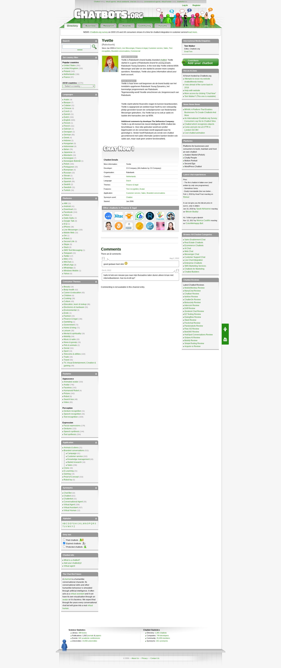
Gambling (68, 322)
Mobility (67, 336)
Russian (67, 173)
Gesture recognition (72, 411)
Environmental (70, 310)
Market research (74, 462)
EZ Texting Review (192, 314)
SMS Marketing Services (195, 266)
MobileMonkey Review (194, 288)
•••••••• (79, 49)
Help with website (192, 90)
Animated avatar (71, 382)
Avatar (142, 189)
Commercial (135, 51)
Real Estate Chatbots (193, 242)
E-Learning (69, 471)
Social (66, 348)
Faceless (68, 387)
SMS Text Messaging (73, 250)
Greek (66, 137)
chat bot (133, 1)
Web (66, 259)
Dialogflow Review (192, 317)
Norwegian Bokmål (72, 161)
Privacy (145, 658)
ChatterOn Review (192, 299)
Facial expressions (72, 425)
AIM (65, 203)
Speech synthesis (71, 431)
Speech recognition (72, 414)
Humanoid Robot (71, 390)
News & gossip (70, 342)
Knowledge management (78, 459)
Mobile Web (69, 232)
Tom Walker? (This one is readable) (200, 96)
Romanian (68, 170)
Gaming (67, 474)
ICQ (65, 224)
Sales (166, 48)
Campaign (72, 453)
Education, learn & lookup (75, 304)
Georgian (68, 132)
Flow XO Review (191, 329)
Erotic (66, 313)
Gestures (68, 428)
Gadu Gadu (69, 218)
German (67, 135)
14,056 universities (89, 641)
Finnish (67, 123)
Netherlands (131, 176)
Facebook (68, 212)
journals (90, 635)
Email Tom (188, 51)
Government (69, 325)
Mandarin (68, 155)
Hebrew (67, 140)
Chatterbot (68, 499)
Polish (66, 164)
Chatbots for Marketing (194, 269)
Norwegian (69, 158)
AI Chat (187, 248)
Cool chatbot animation (194, 133)
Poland (67, 71)
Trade (66, 357)
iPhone (67, 227)
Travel (66, 360)
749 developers (163, 635)
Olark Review (190, 320)
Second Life (69, 241)
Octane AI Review (192, 337)
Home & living (70, 328)
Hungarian (68, 143)
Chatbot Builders (191, 272)
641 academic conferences (89, 638)
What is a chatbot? (72, 560)
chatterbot (181, 1)
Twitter (66, 256)
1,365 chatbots (161, 633)
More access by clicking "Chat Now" (200, 93)
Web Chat (188, 251)
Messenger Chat (191, 254)
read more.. (193, 32)
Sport (66, 351)
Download (68, 209)
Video (66, 402)
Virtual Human (70, 510)
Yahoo (66, 273)
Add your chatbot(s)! (72, 563)
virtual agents (111, 1)
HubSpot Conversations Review (198, 335)
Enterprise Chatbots (193, 263)
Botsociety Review (192, 302)
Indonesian (69, 146)
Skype (66, 244)
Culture (67, 301)
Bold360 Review (191, 332)
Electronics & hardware (74, 307)
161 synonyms (162, 641)
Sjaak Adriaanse (203, 209)
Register (197, 5)
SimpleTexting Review (194, 343)
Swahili (67, 184)
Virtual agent (69, 566)
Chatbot (97, 1)
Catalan (67, 105)
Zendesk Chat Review (194, 311)
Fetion (66, 215)
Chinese (67, 108)
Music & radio (70, 339)
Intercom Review (191, 305)
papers (98, 635)
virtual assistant (77, 594)
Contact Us (154, 658)
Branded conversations (120, 51)
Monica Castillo (203, 220)
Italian (66, 149)
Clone (66, 468)
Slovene (67, 178)
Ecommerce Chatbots (193, 245)
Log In (185, 5)
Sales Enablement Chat (194, 239)
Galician (67, 129)
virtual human (166, 1)
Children (67, 295)
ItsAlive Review (191, 296)
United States (70, 65)
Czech (66, 111)
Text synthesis (70, 434)
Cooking (67, 298)
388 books (83, 633)
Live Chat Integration (193, 260)
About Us (135, 658)
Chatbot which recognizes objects (199, 124)
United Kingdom (71, 68)
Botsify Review (190, 340)
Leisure (67, 330)
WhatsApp (68, 268)
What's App (69, 265)
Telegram (68, 253)
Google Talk (69, 221)
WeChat (67, 262)
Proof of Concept (71, 477)
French (67, 126)
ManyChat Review (192, 291)
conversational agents (152, 1)
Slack (66, 247)
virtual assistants (123, 1)
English (67, 120)
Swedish (67, 187)
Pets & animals (70, 345)
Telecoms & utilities (72, 354)
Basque (67, 102)
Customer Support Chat (194, 257)
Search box (69, 399)
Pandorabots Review (193, 326)
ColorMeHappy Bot (194, 223)
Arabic (66, 99)
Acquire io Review (192, 346)
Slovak (67, 175)
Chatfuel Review (191, 294)
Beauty (67, 287)
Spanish (67, 181)
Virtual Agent (69, 504)
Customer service (155, 48)
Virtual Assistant (71, 507)
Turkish (67, 190)
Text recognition (132, 189)
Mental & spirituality (72, 333)
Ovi (65, 235)
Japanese (68, 152)
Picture (67, 393)
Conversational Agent (73, 502)
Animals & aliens (71, 447)
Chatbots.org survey (99, 32)
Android (67, 206)
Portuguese (69, 167)
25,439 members (163, 638)
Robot (66, 238)
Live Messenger (128, 48)
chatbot (163, 60)
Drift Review (189, 308)
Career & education (72, 292)
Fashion (67, 316)
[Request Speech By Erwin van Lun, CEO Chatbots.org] (225, 329)
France (67, 77)
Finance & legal (141, 48)
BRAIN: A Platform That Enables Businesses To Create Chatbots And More (200, 112)
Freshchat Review (192, 323)
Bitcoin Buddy (192, 212)
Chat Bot (67, 493)
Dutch (118, 48)
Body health (69, 290)
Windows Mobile (71, 271)
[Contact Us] (225, 339)
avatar (65, 599)
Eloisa (186, 197)
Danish (67, 114)
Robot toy (68, 480)
